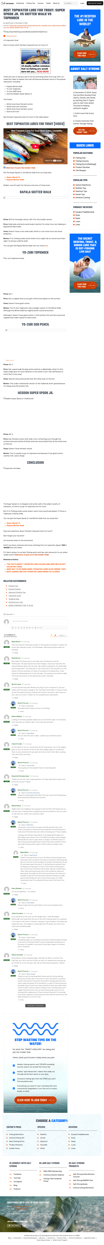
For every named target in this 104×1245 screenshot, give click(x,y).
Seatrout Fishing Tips (34, 25)
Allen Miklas (30, 733)
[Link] (35, 627)
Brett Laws (30, 706)
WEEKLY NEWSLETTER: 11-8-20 (19, 27)
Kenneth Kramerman (33, 793)
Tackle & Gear (56, 25)
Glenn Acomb (31, 974)
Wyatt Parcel (33, 855)
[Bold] (12, 627)
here (46, 246)
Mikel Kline (30, 825)
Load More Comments (35, 1005)
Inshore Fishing (22, 25)
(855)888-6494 (21, 1209)
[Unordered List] (27, 627)
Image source (9, 360)
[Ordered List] (24, 627)
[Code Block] (32, 627)
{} (38, 627)
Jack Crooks (30, 765)
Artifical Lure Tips (16, 602)
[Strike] (21, 627)
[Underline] (18, 627)
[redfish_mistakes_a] (35, 61)
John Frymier (31, 937)
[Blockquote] (29, 627)
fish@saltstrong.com (20, 1206)
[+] (41, 627)
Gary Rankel (30, 903)
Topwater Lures (46, 25)
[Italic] (15, 627)
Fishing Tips (13, 25)
